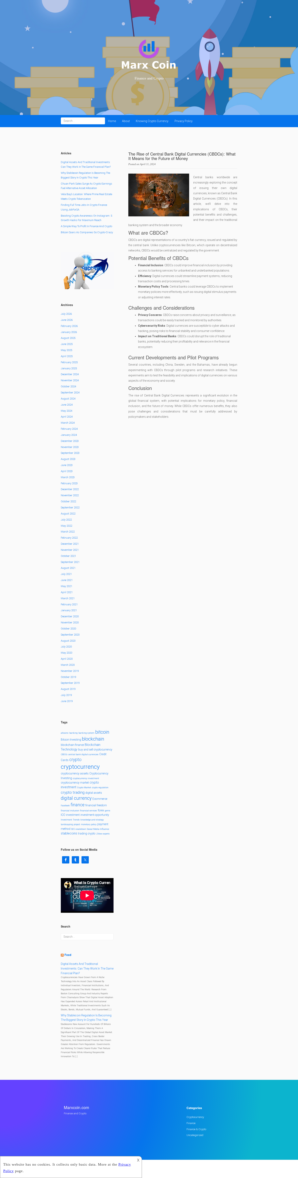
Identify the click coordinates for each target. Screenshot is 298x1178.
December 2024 (70, 374)
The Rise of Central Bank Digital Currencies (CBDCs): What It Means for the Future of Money (182, 156)
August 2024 (68, 398)
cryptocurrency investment (86, 778)
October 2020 (68, 628)
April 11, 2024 (148, 164)
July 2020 (66, 646)
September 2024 (70, 392)
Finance (191, 1123)
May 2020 (66, 652)
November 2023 (70, 447)
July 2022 (66, 519)
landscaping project (70, 824)
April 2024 (67, 416)
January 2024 (69, 434)
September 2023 (70, 452)
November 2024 (70, 380)
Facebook (65, 805)
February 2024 (69, 428)
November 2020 (70, 622)
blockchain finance (72, 744)
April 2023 (67, 471)
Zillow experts (103, 833)
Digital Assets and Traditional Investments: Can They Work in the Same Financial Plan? (87, 968)
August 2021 (68, 567)
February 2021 (69, 604)
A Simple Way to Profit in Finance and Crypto (86, 226)
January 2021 (69, 610)
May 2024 (66, 410)
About (126, 121)
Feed (67, 955)
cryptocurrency (80, 766)
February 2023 (69, 483)
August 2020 (68, 640)
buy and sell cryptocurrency (95, 749)
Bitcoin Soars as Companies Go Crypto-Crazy (87, 232)
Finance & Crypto (196, 1129)
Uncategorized (195, 1135)
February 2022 (69, 537)
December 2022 (70, 489)
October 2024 (68, 386)
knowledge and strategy (92, 819)
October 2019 (68, 677)
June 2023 (67, 465)
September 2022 (70, 507)
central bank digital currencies (83, 754)
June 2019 (67, 701)
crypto (75, 759)
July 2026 (66, 313)
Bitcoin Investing (71, 739)
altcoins (65, 733)
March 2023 (68, 477)
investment (73, 814)
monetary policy (88, 824)
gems (107, 810)
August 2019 (68, 688)
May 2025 (66, 350)
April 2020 (67, 658)
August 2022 (68, 513)
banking (73, 733)
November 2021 (70, 549)
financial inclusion (70, 810)
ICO (63, 814)
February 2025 (69, 362)
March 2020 (68, 664)
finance (78, 804)
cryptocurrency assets (75, 773)
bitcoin (102, 732)
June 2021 (67, 580)
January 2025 (69, 368)
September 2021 (70, 562)
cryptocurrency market (75, 782)
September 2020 (70, 634)
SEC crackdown (78, 829)
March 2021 (68, 598)
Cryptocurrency (195, 1117)
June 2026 (67, 319)
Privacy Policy (184, 121)
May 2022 (66, 525)
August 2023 (68, 459)
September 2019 (70, 682)
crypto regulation (100, 787)
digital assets (93, 792)
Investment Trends (70, 819)
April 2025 (67, 356)
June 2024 (67, 404)
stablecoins (69, 833)
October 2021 (68, 555)
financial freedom (96, 805)
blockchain (93, 739)
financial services (88, 810)
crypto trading (73, 792)
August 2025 (68, 337)
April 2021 (67, 592)
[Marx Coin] (149, 55)
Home (112, 121)
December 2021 (70, 543)
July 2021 (66, 574)
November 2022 (70, 495)
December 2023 (70, 440)
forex (101, 810)
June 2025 (67, 344)
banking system (86, 733)
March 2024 (68, 422)
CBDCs (64, 754)
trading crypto (86, 833)
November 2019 (70, 670)
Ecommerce (99, 798)
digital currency (76, 798)
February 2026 (69, 326)
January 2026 (69, 332)
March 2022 (68, 531)
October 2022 (68, 501)
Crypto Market (84, 787)
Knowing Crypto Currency (152, 121)
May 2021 (66, 586)
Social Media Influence (98, 829)
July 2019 (66, 695)
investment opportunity (94, 814)
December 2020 (70, 616)
